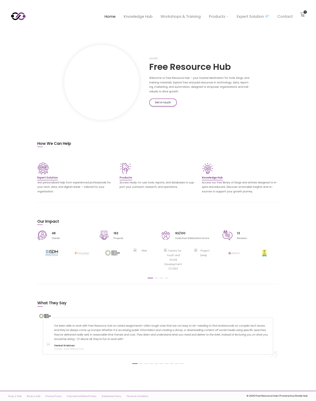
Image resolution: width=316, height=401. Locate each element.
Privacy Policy (54, 396)
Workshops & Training (181, 16)
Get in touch (163, 102)
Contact (285, 16)
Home (110, 16)
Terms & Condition (137, 396)
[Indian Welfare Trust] (112, 253)
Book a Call (33, 396)
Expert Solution (47, 177)
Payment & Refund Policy (81, 396)
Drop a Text (15, 396)
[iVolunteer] (81, 253)
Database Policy (111, 396)
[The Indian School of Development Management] (51, 253)
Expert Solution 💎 (253, 16)
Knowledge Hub (138, 16)
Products (217, 16)
